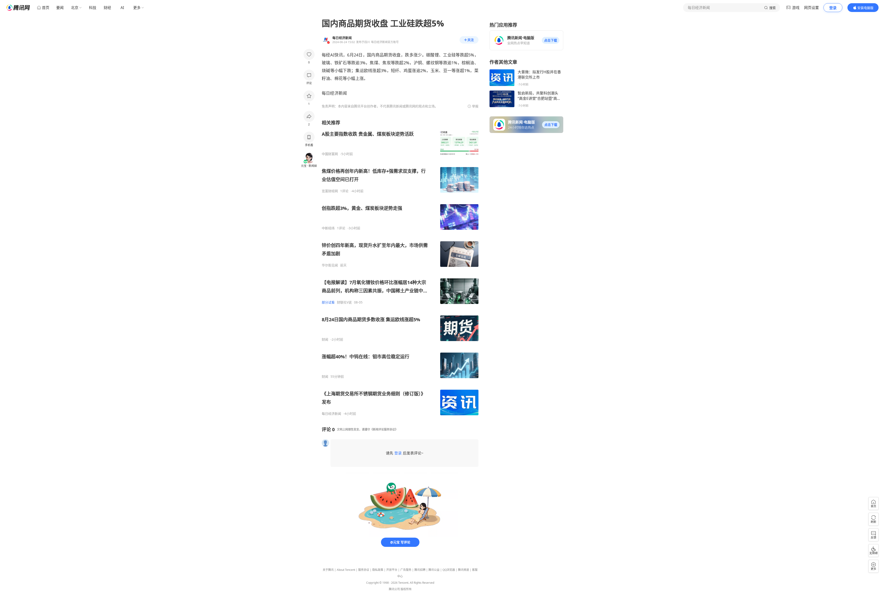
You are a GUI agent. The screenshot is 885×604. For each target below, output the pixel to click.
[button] (550, 40)
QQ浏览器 (448, 570)
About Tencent (346, 570)
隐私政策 (377, 570)
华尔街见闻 (330, 265)
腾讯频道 (463, 570)
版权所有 (406, 589)
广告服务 (405, 570)
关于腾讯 (328, 570)
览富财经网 (330, 191)
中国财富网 (330, 154)
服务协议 (363, 570)
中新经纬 (328, 228)
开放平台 (391, 570)
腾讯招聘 (419, 570)
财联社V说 (344, 302)
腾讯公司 (394, 589)
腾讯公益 (434, 570)
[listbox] (400, 267)
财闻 (325, 339)
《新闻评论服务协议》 (384, 429)
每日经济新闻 (331, 413)
